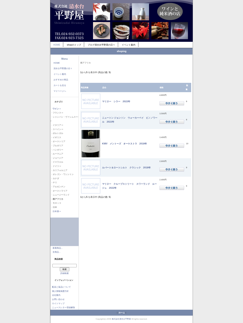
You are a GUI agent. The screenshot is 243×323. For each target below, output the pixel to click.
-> (57, 109)
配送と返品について (61, 287)
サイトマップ (58, 303)
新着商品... (58, 248)
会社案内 (56, 295)
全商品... (57, 252)
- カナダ (54, 178)
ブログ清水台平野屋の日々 (101, 45)
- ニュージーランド (59, 195)
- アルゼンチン (57, 186)
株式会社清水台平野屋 (121, 319)
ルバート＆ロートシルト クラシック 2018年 (126, 167)
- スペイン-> (56, 129)
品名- (104, 87)
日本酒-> (57, 211)
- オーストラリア (58, 191)
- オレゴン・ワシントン (62, 174)
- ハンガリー (56, 150)
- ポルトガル (56, 133)
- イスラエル (56, 162)
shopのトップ (74, 45)
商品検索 (58, 259)
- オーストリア (57, 141)
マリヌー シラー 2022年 (116, 101)
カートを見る (60, 85)
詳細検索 (64, 273)
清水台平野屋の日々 (63, 68)
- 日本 (53, 207)
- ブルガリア (56, 145)
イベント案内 (128, 45)
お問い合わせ (58, 299)
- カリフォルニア (58, 170)
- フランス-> (56, 113)
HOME (56, 45)
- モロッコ (55, 203)
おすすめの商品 (61, 79)
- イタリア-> (56, 125)
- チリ (53, 182)
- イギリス (55, 137)
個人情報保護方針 (60, 291)
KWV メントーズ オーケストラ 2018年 (124, 143)
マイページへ (60, 91)
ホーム (122, 312)
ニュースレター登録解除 (63, 307)
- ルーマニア (56, 154)
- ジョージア (56, 158)
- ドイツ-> (55, 166)
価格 (161, 87)
